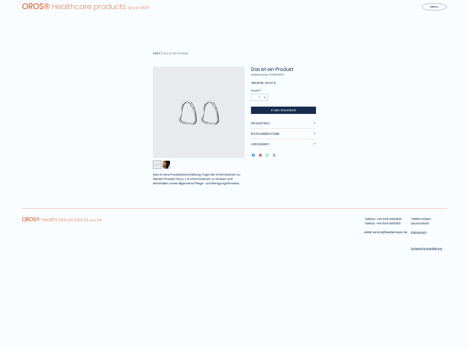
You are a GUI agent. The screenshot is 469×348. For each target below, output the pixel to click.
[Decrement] (254, 97)
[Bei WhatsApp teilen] (267, 155)
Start (156, 53)
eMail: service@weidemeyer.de (385, 232)
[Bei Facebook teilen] (253, 155)
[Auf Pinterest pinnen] (260, 155)
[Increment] (265, 97)
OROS (31, 219)
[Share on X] (274, 155)
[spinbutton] (259, 97)
